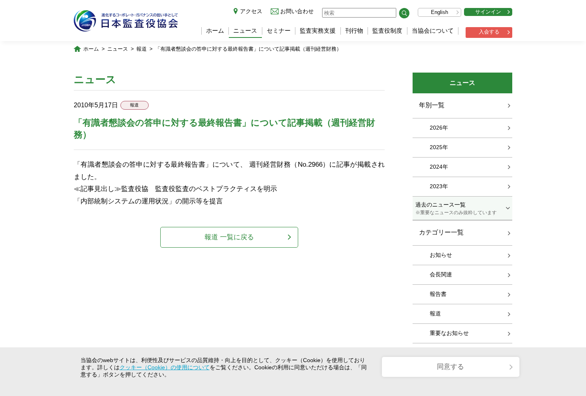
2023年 (439, 186)
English (439, 12)
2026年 (439, 127)
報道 (141, 49)
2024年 (439, 167)
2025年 (439, 147)
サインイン (488, 12)
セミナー (279, 30)
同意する (450, 366)
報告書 (438, 294)
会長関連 (441, 274)
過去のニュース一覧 (456, 208)
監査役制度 (387, 30)
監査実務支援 (318, 30)
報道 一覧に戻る (229, 237)
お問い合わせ (297, 11)
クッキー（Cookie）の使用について (165, 367)
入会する (489, 32)
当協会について (433, 30)
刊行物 (354, 30)
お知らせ (441, 255)
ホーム (215, 30)
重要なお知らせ (449, 333)
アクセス (251, 11)
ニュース (245, 30)
